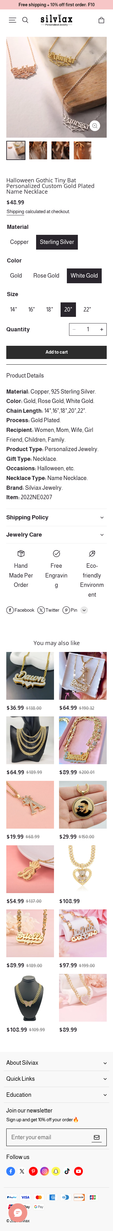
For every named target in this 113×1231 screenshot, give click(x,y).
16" (31, 309)
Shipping (15, 211)
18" (49, 309)
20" (68, 309)
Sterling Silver (57, 242)
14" (13, 309)
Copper (19, 242)
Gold (16, 276)
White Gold (84, 276)
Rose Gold (46, 276)
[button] (12, 20)
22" (87, 309)
